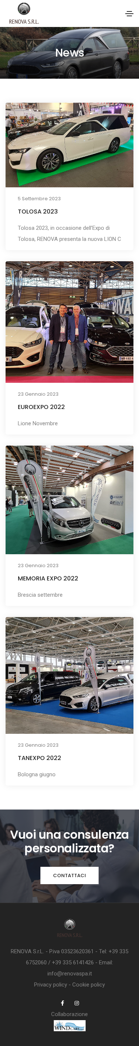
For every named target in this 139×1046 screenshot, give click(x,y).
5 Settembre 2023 (39, 198)
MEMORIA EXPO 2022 (48, 578)
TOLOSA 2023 (38, 211)
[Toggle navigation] (129, 13)
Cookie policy (88, 984)
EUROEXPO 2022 (41, 407)
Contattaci (69, 875)
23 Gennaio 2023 (38, 394)
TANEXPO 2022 (39, 758)
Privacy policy (50, 984)
